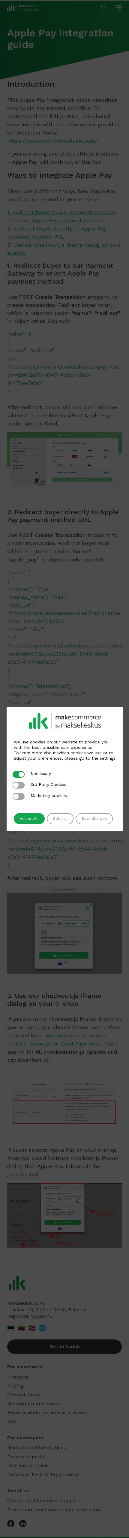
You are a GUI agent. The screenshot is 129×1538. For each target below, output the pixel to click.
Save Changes (94, 819)
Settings (60, 819)
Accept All (29, 819)
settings (108, 758)
